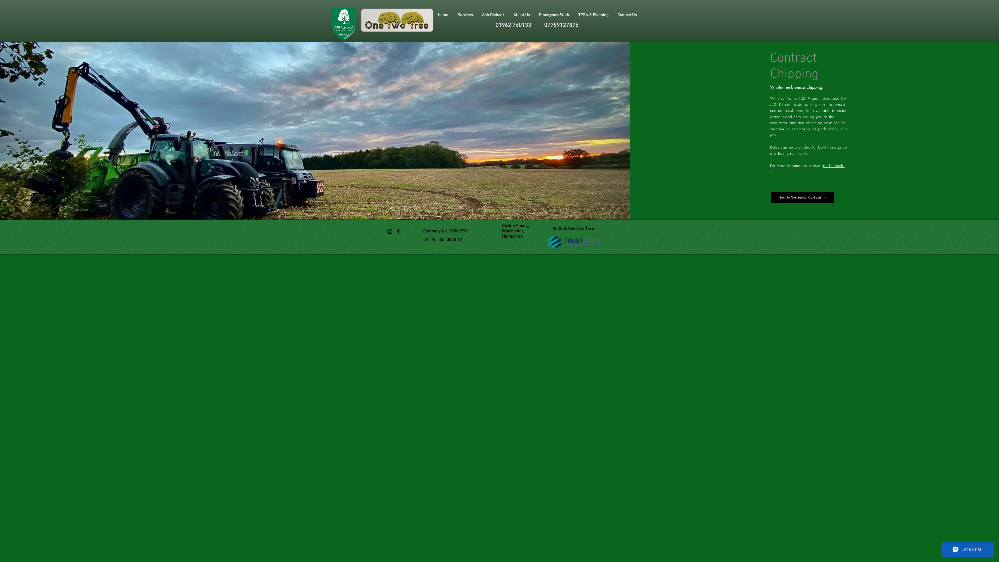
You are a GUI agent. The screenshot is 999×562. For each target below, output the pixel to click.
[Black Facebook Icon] (398, 231)
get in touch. (833, 165)
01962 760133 (513, 25)
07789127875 (561, 25)
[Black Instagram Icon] (390, 231)
